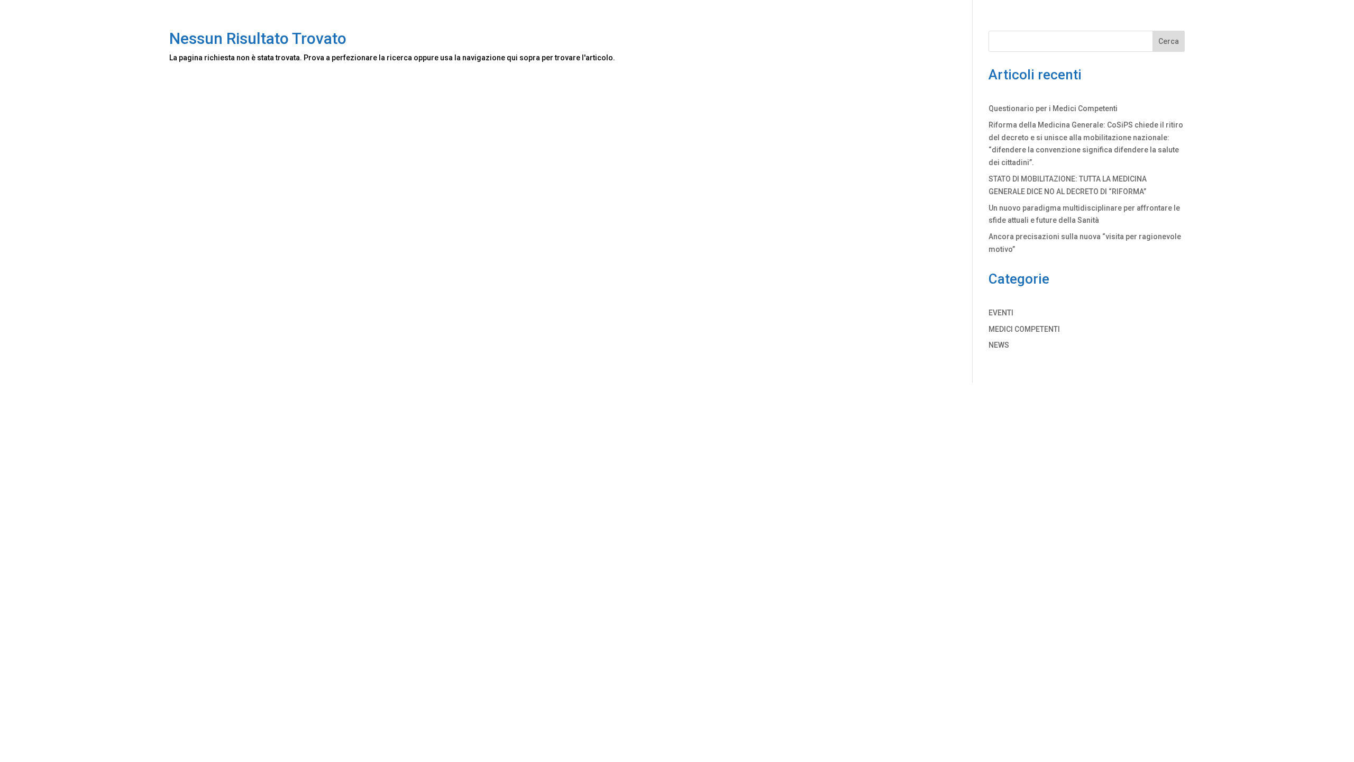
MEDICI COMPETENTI (1024, 329)
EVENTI (1001, 313)
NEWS (999, 345)
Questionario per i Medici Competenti (1053, 108)
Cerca (1168, 41)
